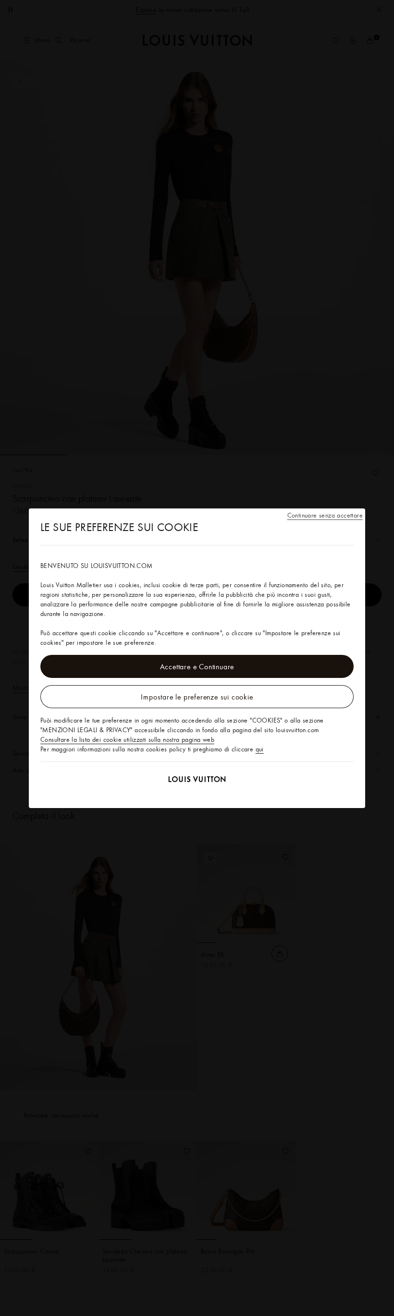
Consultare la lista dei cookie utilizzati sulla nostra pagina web (127, 739)
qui (260, 749)
